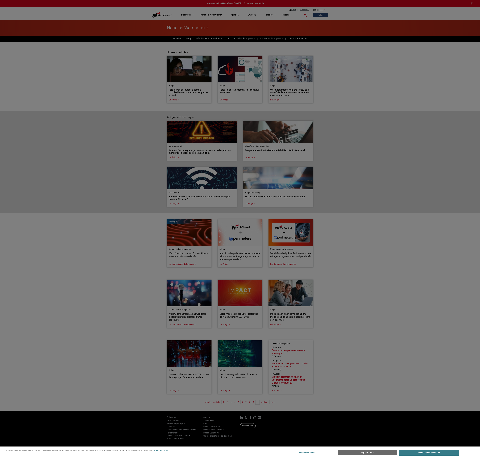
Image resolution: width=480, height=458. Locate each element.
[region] (240, 452)
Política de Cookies (161, 450)
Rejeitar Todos (367, 452)
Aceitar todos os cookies (429, 452)
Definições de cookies (307, 452)
